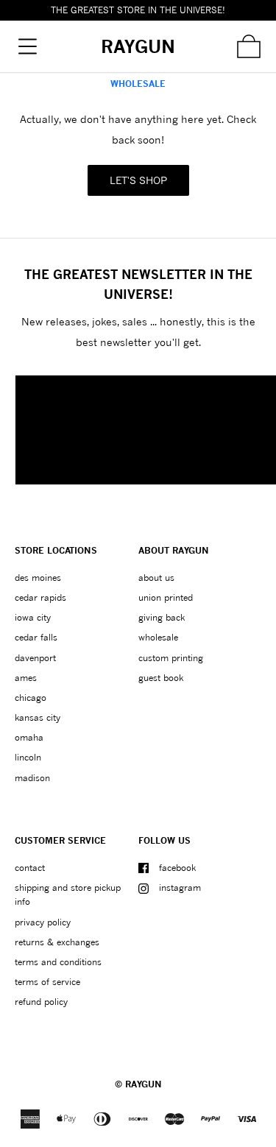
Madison (32, 777)
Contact (30, 867)
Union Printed (165, 597)
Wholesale (158, 637)
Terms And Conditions (58, 961)
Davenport (35, 657)
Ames (26, 677)
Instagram (180, 887)
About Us (156, 577)
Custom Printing (170, 657)
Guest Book (160, 677)
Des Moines (38, 577)
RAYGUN (143, 1084)
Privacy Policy (43, 922)
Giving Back (161, 617)
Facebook (177, 867)
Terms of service (47, 981)
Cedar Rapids (40, 597)
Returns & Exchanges (57, 941)
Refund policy (41, 1001)
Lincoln (28, 757)
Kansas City (37, 717)
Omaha (29, 737)
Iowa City (33, 617)
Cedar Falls (36, 637)
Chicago (30, 697)
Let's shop (138, 180)
